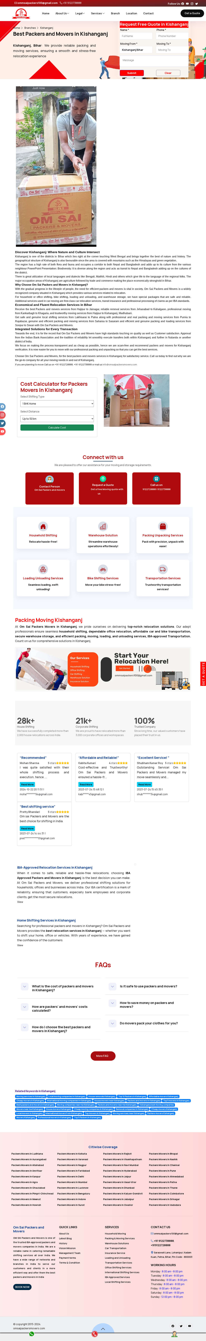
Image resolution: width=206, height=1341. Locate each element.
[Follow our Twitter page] (197, 3)
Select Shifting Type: (32, 396)
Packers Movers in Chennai (164, 1165)
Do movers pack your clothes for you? (149, 1023)
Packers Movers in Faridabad (73, 1170)
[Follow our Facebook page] (183, 3)
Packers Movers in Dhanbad (118, 1187)
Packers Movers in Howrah (26, 1204)
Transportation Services (118, 1262)
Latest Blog (65, 1238)
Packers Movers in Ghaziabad (28, 1187)
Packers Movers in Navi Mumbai (121, 1165)
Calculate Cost (57, 427)
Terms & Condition (69, 1262)
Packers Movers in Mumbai (72, 1182)
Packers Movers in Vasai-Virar (119, 1182)
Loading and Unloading (117, 1257)
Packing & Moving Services (120, 1238)
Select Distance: (30, 411)
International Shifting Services (122, 1272)
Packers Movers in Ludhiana (27, 1153)
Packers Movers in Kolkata (72, 1153)
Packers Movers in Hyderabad (120, 1170)
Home (45, 13)
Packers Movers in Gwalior (118, 1204)
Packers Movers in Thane (163, 1187)
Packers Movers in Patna (163, 1182)
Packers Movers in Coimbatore (166, 1193)
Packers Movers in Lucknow (72, 1187)
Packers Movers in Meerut (26, 1199)
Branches (30, 28)
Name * (124, 30)
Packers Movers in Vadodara (165, 1204)
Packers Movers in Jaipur (117, 1176)
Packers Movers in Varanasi (72, 1159)
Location (131, 13)
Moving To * (164, 44)
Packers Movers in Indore (71, 1199)
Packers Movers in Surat (71, 1204)
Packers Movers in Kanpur (26, 1176)
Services (96, 13)
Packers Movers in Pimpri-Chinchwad (32, 1193)
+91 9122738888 (72, 3)
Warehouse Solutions (117, 1243)
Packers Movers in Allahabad (27, 1165)
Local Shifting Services (118, 1281)
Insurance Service (115, 1253)
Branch (115, 13)
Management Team (69, 1253)
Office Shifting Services (118, 1267)
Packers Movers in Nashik (163, 1159)
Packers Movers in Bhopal (163, 1153)
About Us (61, 13)
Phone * (161, 30)
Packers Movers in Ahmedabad (166, 1176)
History (63, 1243)
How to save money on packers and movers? (147, 1005)
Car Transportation (115, 1248)
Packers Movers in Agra (24, 1182)
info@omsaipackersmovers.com (120, 364)
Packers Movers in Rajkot (117, 1153)
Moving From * (128, 44)
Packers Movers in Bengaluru (73, 1193)
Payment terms (67, 1257)
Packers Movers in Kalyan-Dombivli (123, 1193)
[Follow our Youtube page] (188, 3)
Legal (78, 13)
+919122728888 (160, 1245)
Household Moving (115, 1233)
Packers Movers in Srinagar (164, 1199)
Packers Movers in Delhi (70, 1176)
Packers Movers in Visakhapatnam (122, 1159)
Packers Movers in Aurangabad (28, 1159)
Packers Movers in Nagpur (72, 1165)
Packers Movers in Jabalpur (118, 1199)
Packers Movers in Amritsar (26, 1170)
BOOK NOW (22, 1287)
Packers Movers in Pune (162, 1170)
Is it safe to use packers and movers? (148, 986)
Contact (148, 13)
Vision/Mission (67, 1248)
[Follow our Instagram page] (193, 3)
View (20, 902)
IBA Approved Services (117, 1277)
